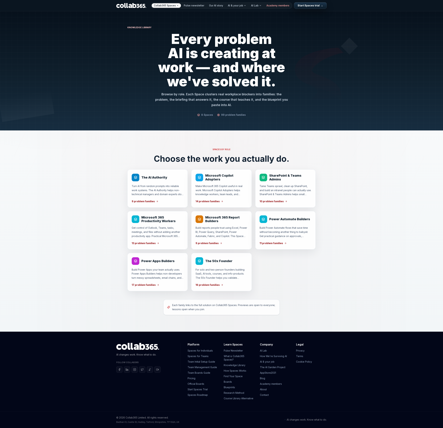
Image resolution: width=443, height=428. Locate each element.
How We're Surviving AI (273, 356)
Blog (262, 378)
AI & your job (235, 5)
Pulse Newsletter (233, 350)
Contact (264, 394)
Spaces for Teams (198, 356)
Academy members (277, 5)
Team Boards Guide (199, 372)
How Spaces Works (235, 370)
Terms (299, 356)
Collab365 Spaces (165, 5)
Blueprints (229, 387)
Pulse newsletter (194, 5)
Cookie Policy (304, 361)
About (263, 389)
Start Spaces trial (310, 5)
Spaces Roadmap (198, 394)
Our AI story (216, 5)
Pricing (191, 378)
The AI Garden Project (272, 367)
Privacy (300, 350)
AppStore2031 (268, 372)
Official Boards (196, 383)
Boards (228, 381)
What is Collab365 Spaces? (234, 358)
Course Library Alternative (238, 398)
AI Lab (255, 5)
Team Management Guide (202, 367)
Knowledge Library (234, 365)
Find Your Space (233, 376)
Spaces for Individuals (200, 350)
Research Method (234, 392)
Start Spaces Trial (198, 389)
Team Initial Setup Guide (201, 361)
